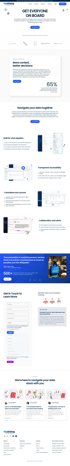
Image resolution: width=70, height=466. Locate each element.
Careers (37, 445)
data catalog (46, 74)
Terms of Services (40, 448)
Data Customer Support (9, 450)
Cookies (37, 450)
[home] (9, 4)
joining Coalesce (49, 0)
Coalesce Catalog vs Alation (58, 443)
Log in (21, 448)
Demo (5, 452)
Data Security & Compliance (10, 448)
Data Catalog (6, 443)
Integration (22, 445)
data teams (37, 113)
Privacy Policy (10, 327)
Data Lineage (6, 445)
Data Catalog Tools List (57, 450)
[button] (30, 3)
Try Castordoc (35, 27)
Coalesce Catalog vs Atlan (58, 445)
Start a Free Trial (7, 454)
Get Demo (63, 3)
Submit (10, 332)
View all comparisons (56, 452)
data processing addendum (42, 452)
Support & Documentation (25, 443)
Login (55, 3)
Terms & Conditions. (17, 327)
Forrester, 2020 (54, 91)
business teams (48, 113)
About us (38, 443)
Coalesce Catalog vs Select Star (59, 448)
